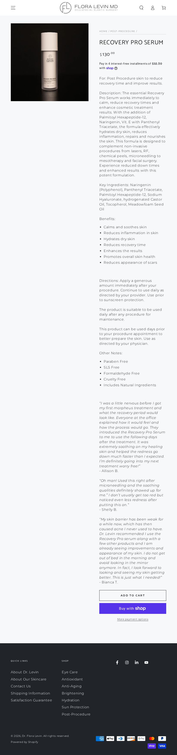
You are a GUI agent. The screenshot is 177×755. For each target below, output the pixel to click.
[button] (141, 8)
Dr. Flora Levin (32, 735)
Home (103, 31)
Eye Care (70, 672)
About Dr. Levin (25, 672)
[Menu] (13, 8)
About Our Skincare (29, 679)
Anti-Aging (72, 686)
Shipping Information (30, 693)
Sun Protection (75, 707)
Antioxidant (72, 679)
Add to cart (133, 595)
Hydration (70, 700)
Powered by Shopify (24, 742)
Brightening (73, 693)
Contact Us (21, 686)
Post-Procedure (122, 31)
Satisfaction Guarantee (31, 700)
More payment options (132, 619)
